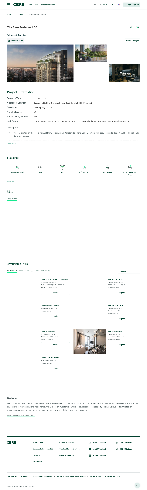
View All (10, 181)
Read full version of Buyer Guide (21, 415)
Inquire (55, 292)
